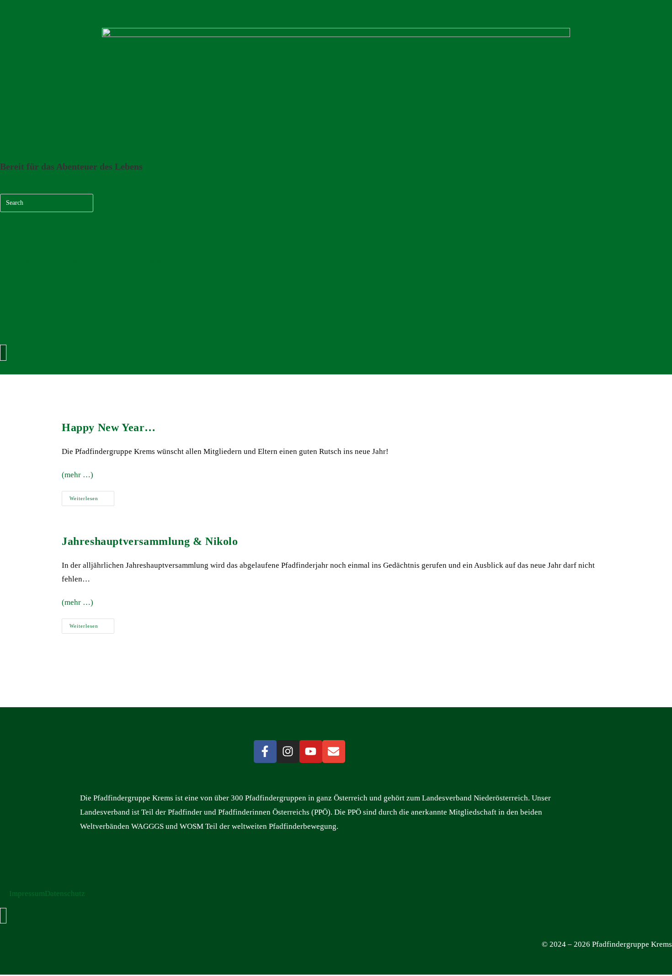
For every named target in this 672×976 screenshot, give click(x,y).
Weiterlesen (91, 496)
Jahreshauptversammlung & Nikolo (150, 541)
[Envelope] (333, 751)
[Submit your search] (84, 202)
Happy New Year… (109, 427)
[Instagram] (288, 751)
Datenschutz (65, 893)
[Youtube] (310, 751)
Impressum (27, 893)
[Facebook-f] (265, 751)
